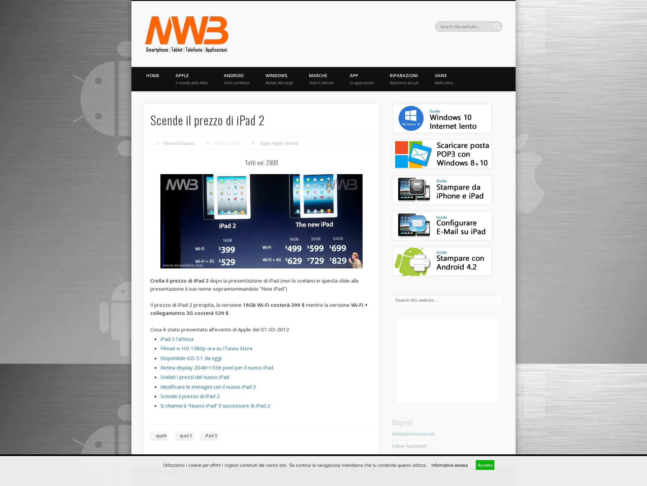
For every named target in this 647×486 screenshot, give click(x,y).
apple (161, 436)
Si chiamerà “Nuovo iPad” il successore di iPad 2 (216, 405)
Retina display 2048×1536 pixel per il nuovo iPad (217, 367)
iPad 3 (211, 436)
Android (236, 78)
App (362, 78)
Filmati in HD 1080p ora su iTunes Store (206, 348)
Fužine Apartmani (409, 446)
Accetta (485, 465)
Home (152, 75)
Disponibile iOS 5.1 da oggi (191, 358)
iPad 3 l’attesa (177, 338)
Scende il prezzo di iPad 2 (190, 396)
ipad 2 (186, 436)
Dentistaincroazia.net (413, 434)
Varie (445, 78)
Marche (321, 78)
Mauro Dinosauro (179, 143)
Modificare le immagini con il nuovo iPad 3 (208, 386)
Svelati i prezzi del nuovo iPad (195, 377)
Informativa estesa (449, 465)
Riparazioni (404, 78)
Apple (192, 78)
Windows (279, 78)
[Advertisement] (447, 361)
